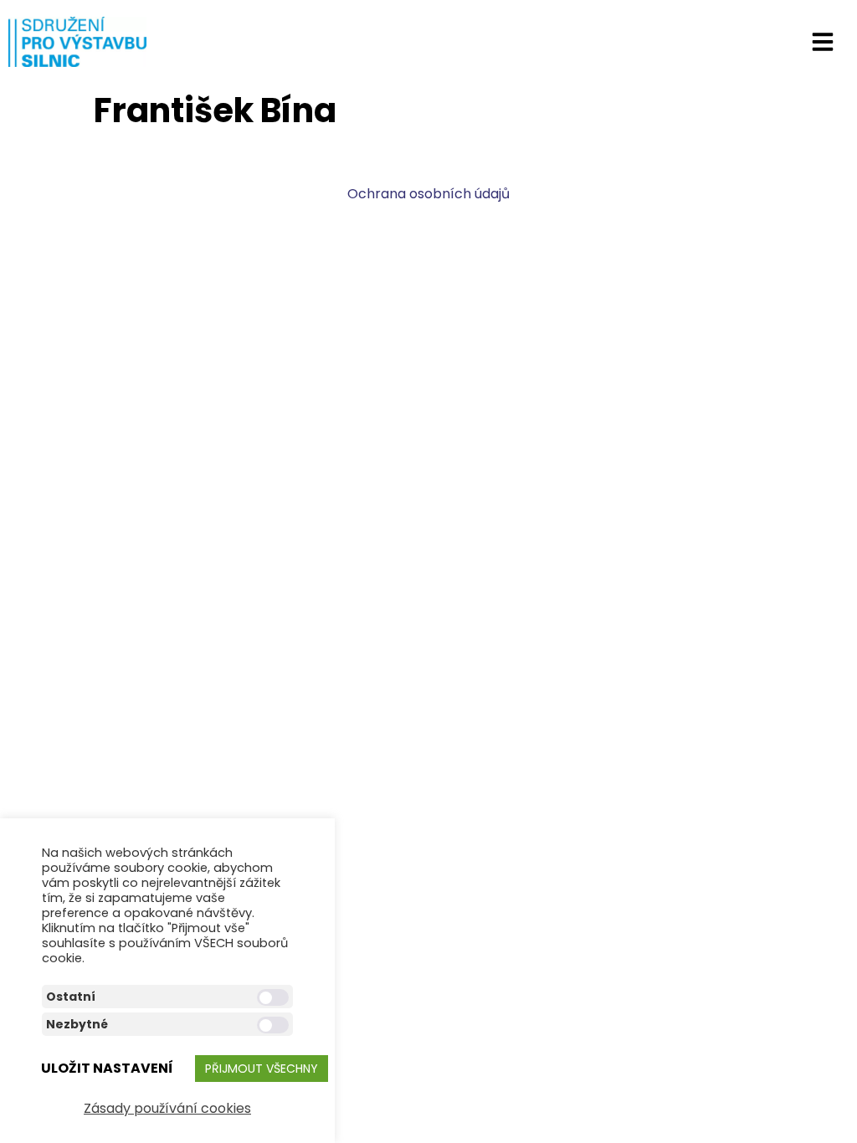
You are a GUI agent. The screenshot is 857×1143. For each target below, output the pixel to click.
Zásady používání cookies (167, 1108)
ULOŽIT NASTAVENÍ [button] (107, 1068)
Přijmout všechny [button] (261, 1068)
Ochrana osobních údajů (428, 193)
